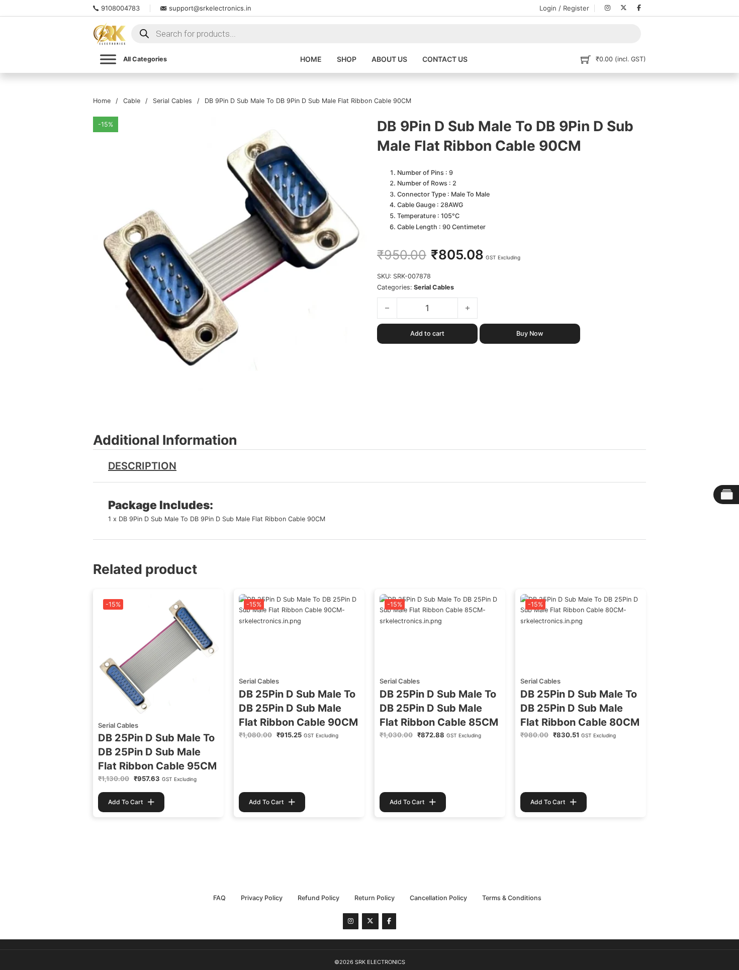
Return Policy (374, 898)
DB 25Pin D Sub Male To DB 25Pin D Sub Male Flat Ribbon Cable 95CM (157, 752)
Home (311, 59)
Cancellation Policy (438, 898)
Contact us (445, 59)
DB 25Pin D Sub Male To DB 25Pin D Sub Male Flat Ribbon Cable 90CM (298, 708)
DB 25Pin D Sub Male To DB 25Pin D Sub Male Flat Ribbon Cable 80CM (579, 708)
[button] (353, 130)
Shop (346, 59)
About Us (389, 59)
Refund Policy (318, 898)
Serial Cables (172, 101)
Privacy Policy (262, 898)
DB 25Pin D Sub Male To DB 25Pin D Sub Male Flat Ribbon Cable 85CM (439, 708)
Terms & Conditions (511, 898)
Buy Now (529, 333)
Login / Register (564, 8)
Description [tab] (142, 466)
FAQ (219, 898)
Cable (131, 101)
